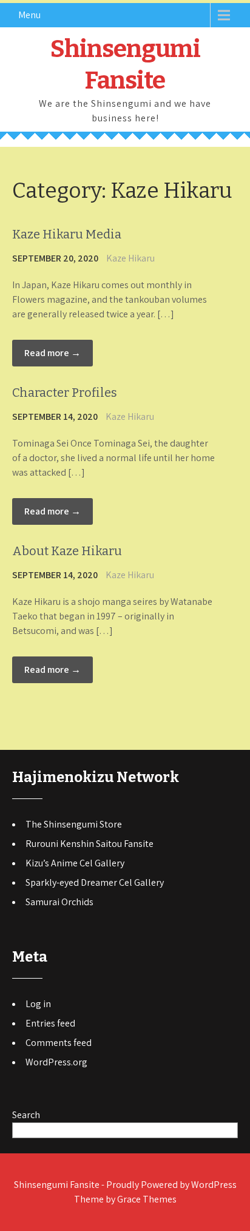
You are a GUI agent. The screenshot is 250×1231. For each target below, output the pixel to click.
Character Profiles (64, 392)
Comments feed (58, 1042)
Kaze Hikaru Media (66, 234)
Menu (29, 14)
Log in (38, 1003)
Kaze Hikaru (130, 258)
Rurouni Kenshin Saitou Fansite (89, 843)
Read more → (52, 352)
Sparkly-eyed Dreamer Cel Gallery (94, 882)
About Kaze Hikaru (67, 551)
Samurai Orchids (59, 901)
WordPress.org (56, 1062)
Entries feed (50, 1023)
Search (26, 1114)
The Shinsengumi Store (73, 824)
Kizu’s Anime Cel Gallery (74, 863)
